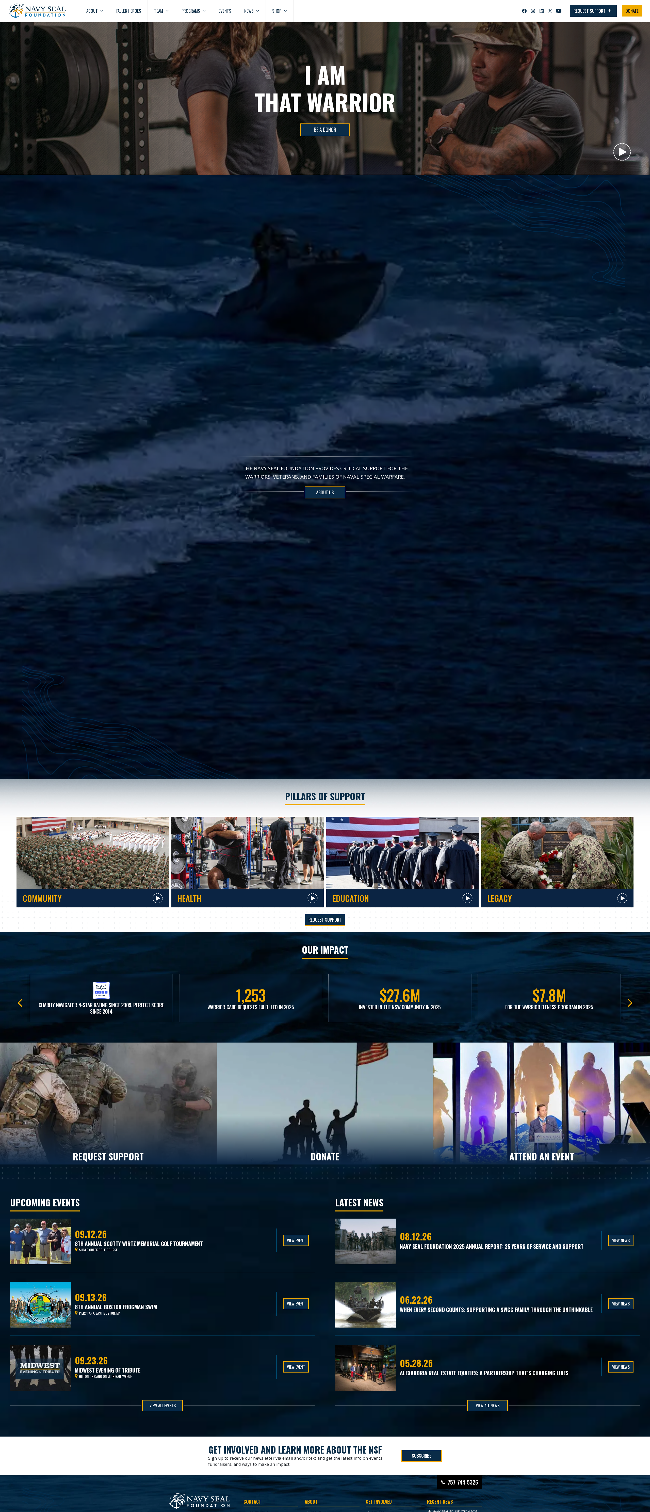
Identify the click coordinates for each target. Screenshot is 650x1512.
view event (296, 1240)
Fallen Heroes (128, 11)
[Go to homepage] (37, 11)
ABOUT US (325, 492)
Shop (276, 11)
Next (630, 1001)
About (92, 11)
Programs (191, 11)
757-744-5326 (463, 1482)
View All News (487, 1406)
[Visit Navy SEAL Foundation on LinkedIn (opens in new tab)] (541, 10)
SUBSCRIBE (421, 1455)
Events (225, 11)
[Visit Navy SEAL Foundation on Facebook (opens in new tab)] (524, 10)
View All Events (163, 1406)
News (249, 11)
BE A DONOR (325, 129)
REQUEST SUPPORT (590, 11)
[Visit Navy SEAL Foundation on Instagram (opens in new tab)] (533, 10)
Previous (19, 1001)
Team (158, 11)
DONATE (632, 11)
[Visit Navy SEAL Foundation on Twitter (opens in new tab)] (550, 10)
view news (621, 1240)
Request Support (325, 919)
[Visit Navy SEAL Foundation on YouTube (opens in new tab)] (558, 10)
